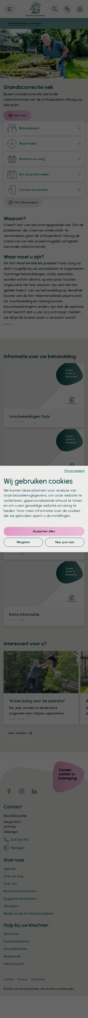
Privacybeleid (74, 471)
